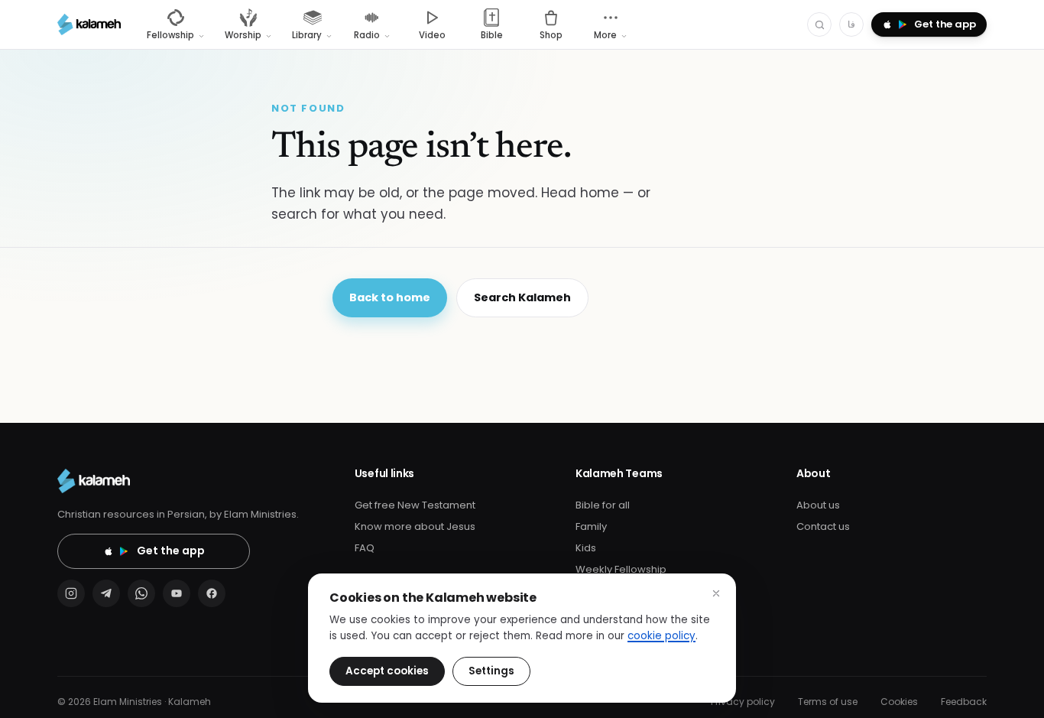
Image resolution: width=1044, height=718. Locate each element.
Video (432, 35)
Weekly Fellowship (620, 569)
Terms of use (828, 701)
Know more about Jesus (415, 526)
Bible (492, 35)
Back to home (389, 297)
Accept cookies (387, 671)
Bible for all (602, 505)
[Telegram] (106, 593)
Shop (551, 35)
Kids (585, 548)
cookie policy (661, 636)
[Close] (716, 593)
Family (591, 526)
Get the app (171, 550)
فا (851, 24)
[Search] (819, 24)
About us (818, 505)
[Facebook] (211, 593)
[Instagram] (71, 593)
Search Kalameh (522, 297)
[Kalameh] (89, 24)
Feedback (964, 701)
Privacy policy (743, 701)
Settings (491, 671)
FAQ (364, 548)
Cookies (899, 701)
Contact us (823, 526)
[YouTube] (176, 593)
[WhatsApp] (141, 593)
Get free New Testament (415, 505)
